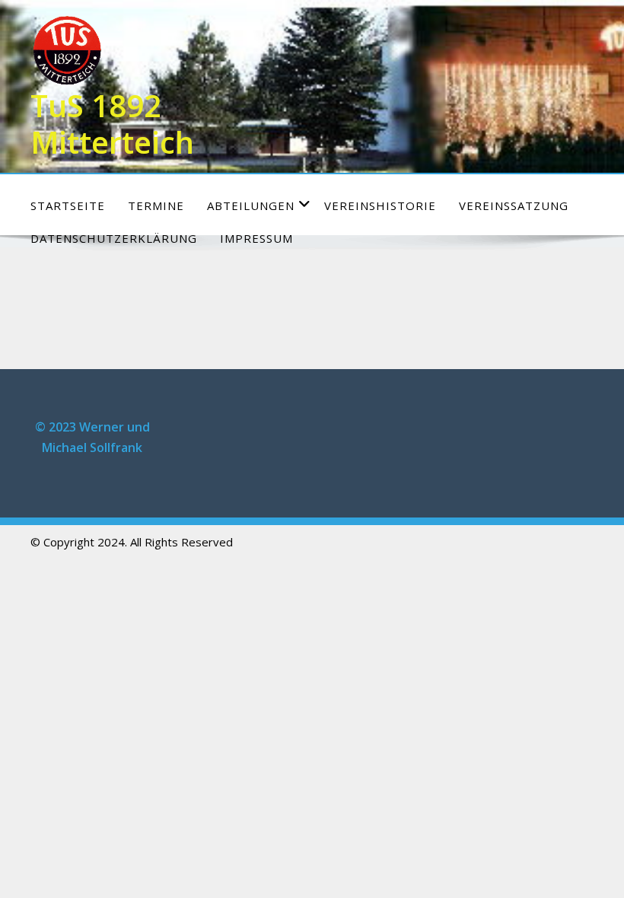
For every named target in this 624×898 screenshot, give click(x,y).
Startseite (67, 205)
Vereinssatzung (513, 205)
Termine (156, 205)
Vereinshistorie (380, 205)
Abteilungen (250, 205)
